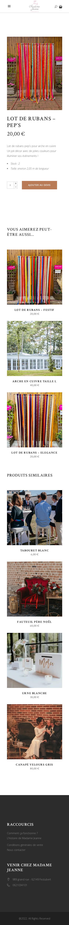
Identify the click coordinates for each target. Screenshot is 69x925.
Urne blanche (34, 693)
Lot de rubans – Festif (34, 310)
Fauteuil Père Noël (34, 622)
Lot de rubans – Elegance (34, 453)
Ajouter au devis (39, 185)
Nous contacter (16, 850)
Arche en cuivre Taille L (34, 381)
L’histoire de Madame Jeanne (24, 838)
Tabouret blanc (34, 551)
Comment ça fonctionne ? (22, 833)
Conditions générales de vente (25, 845)
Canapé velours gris (34, 765)
